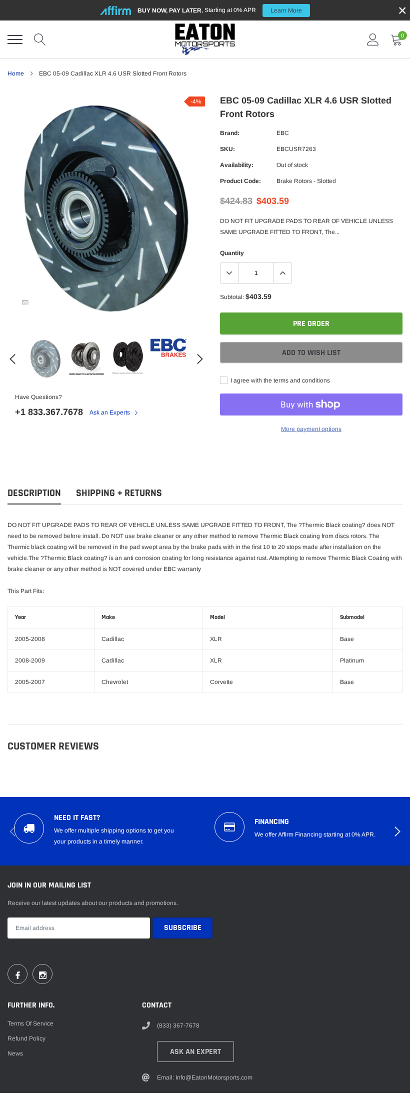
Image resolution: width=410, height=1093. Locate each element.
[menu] (15, 39)
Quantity (232, 253)
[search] (40, 39)
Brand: (230, 133)
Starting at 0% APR (220, 10)
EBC (282, 133)
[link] (25, 302)
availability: (237, 165)
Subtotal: (232, 297)
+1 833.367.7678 (49, 412)
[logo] (205, 39)
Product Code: (240, 181)
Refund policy (27, 1038)
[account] (373, 39)
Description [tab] (34, 493)
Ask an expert (195, 1051)
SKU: (227, 149)
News (15, 1053)
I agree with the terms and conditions (279, 380)
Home (16, 73)
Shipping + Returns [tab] (119, 493)
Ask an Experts (111, 412)
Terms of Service (31, 1023)
